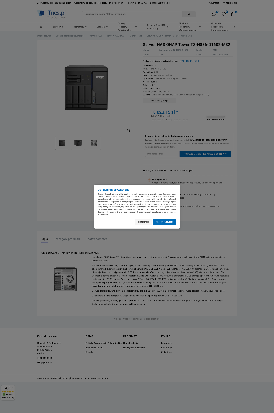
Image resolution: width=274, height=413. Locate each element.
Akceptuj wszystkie (164, 222)
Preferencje (143, 222)
